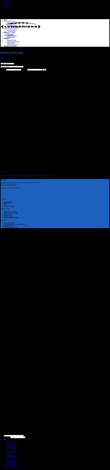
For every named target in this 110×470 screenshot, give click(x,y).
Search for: (7, 437)
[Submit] (4, 439)
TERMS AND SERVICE (11, 227)
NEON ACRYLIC (12, 35)
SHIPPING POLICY (9, 223)
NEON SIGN (10, 34)
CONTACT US (8, 5)
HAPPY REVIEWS (9, 206)
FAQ (5, 7)
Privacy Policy (11, 43)
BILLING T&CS (8, 216)
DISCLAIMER (8, 214)
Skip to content (5, 1)
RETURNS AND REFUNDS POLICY (14, 224)
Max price (24, 69)
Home (2, 56)
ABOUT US (7, 4)
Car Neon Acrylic (12, 30)
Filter (44, 69)
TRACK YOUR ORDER (11, 213)
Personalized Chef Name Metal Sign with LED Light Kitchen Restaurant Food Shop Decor (26, 175)
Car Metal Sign (11, 31)
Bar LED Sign (11, 22)
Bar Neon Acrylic (12, 25)
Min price (3, 69)
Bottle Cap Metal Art (12, 27)
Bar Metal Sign (11, 24)
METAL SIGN (11, 37)
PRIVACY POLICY (9, 226)
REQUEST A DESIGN (10, 46)
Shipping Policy (11, 40)
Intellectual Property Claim (11, 217)
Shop (5, 20)
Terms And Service (12, 44)
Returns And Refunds (13, 41)
